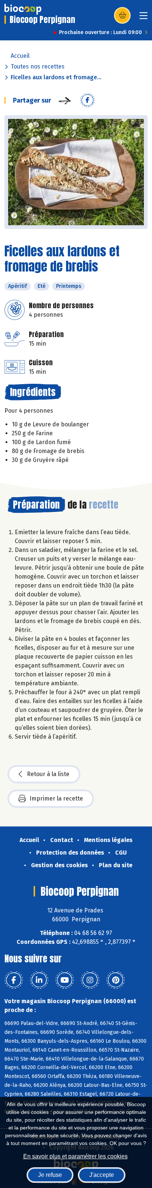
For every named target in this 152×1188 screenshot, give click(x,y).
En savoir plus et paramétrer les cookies (75, 1156)
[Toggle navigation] (143, 18)
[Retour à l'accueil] (22, 9)
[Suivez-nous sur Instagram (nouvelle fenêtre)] (90, 980)
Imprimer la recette (56, 798)
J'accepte (101, 1175)
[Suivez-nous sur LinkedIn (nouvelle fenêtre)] (39, 980)
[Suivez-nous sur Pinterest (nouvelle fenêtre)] (115, 980)
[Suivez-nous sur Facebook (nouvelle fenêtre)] (13, 980)
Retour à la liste (48, 774)
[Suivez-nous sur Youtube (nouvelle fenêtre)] (64, 980)
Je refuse (50, 1175)
